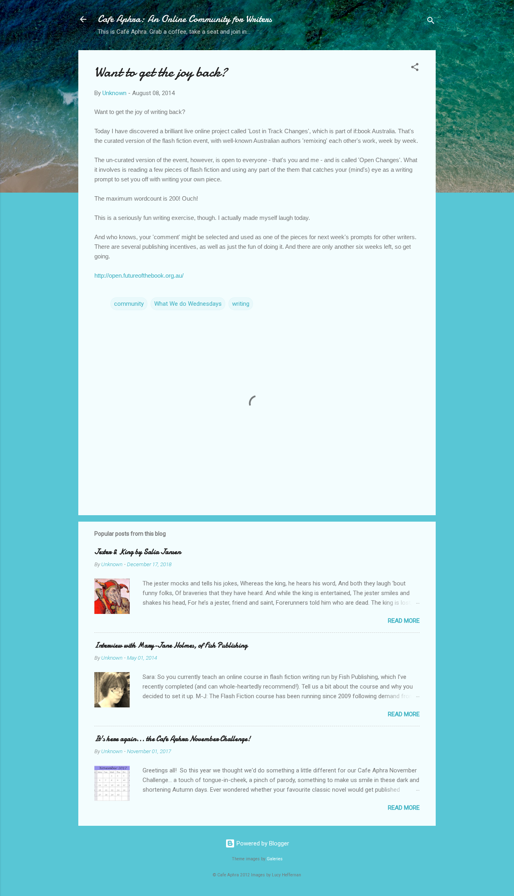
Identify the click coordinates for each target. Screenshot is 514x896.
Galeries (275, 858)
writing (240, 303)
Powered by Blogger (262, 843)
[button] (415, 68)
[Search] (431, 22)
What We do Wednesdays (188, 303)
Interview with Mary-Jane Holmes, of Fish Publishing (170, 645)
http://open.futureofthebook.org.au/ (139, 275)
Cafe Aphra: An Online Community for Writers (185, 19)
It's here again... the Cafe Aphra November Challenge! (172, 739)
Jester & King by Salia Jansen (137, 552)
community (129, 303)
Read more (404, 620)
